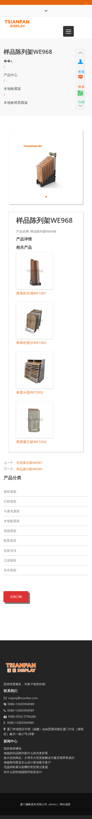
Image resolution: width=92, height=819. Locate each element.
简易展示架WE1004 (31, 441)
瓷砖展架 (10, 491)
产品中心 (10, 74)
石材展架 (10, 501)
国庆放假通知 (12, 748)
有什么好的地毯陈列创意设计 (23, 772)
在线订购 (16, 597)
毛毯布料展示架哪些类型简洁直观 (26, 767)
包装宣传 (10, 550)
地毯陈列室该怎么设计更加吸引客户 (27, 762)
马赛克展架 (12, 511)
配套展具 (10, 540)
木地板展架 (12, 88)
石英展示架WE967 (29, 462)
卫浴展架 (10, 560)
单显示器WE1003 (29, 392)
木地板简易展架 (16, 102)
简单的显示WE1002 (31, 342)
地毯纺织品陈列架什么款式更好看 (26, 753)
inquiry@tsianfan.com (23, 698)
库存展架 (10, 570)
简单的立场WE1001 (31, 293)
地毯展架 (10, 530)
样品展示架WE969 (29, 469)
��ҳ (8, 60)
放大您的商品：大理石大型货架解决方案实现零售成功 (39, 758)
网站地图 (64, 804)
